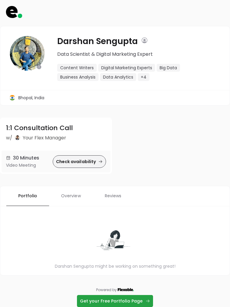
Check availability (76, 162)
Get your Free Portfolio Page (111, 301)
